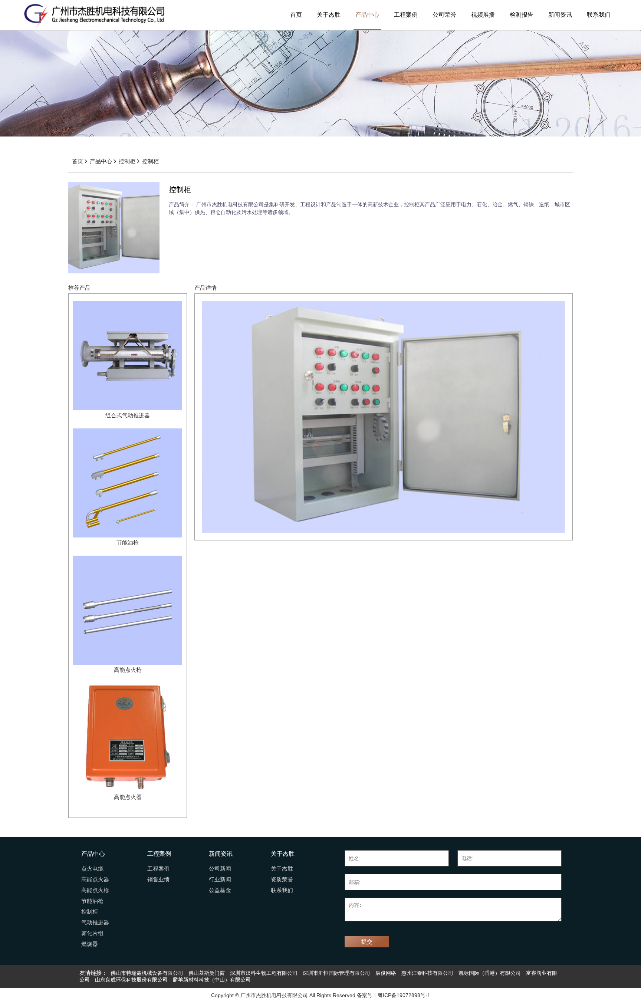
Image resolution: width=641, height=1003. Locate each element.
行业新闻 (220, 879)
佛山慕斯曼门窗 (206, 973)
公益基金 (220, 890)
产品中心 (367, 14)
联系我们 (599, 14)
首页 (296, 14)
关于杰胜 (329, 14)
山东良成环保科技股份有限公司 (131, 980)
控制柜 (127, 161)
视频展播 (483, 14)
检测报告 (521, 14)
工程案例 (406, 14)
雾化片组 (92, 933)
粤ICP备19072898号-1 (404, 995)
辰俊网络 (385, 973)
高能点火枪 (95, 890)
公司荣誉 (444, 14)
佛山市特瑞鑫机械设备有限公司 (147, 973)
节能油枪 (92, 901)
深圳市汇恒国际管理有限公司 (336, 973)
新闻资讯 (560, 14)
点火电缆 (92, 869)
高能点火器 (95, 879)
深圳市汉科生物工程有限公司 (264, 973)
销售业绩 (158, 879)
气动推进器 (95, 922)
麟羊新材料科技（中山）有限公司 (212, 980)
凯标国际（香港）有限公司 (489, 973)
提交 (366, 942)
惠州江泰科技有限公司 (427, 973)
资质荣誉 (282, 879)
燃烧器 (89, 944)
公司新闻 (220, 869)
